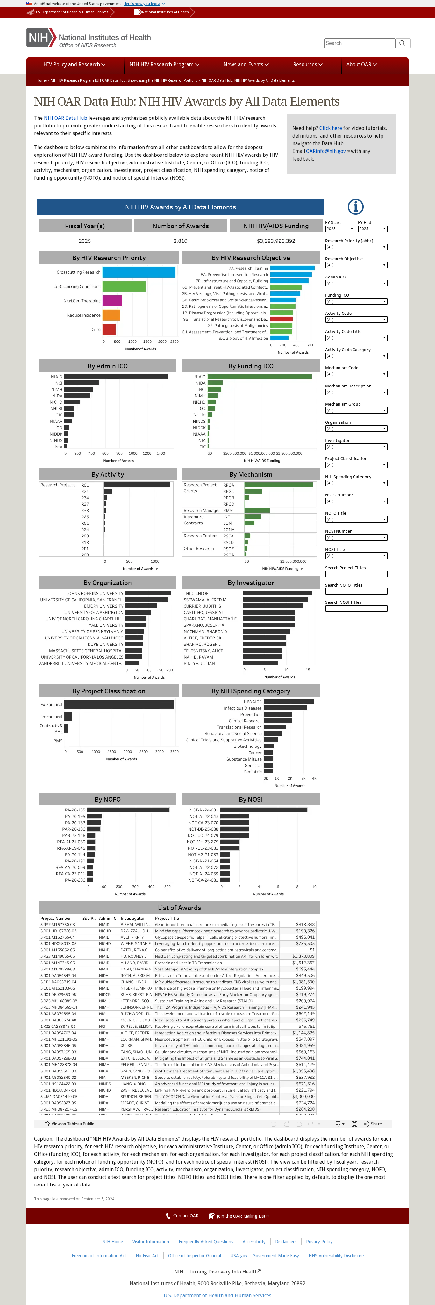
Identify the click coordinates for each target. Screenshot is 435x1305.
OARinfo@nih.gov (326, 151)
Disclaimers (285, 1241)
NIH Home (112, 1241)
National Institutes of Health (165, 12)
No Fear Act (147, 1255)
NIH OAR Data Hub (65, 118)
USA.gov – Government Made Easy (265, 1255)
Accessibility (254, 1241)
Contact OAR (186, 1215)
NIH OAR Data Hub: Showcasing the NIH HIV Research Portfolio (146, 80)
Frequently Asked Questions (206, 1241)
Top (420, 1296)
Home (42, 80)
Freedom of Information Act (99, 1255)
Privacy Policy (319, 1241)
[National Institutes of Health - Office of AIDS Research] (88, 43)
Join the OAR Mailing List (241, 1216)
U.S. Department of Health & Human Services (71, 12)
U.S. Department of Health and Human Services (217, 1296)
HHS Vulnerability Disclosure (336, 1255)
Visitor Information (150, 1241)
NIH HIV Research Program (72, 80)
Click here (330, 128)
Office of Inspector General (194, 1255)
